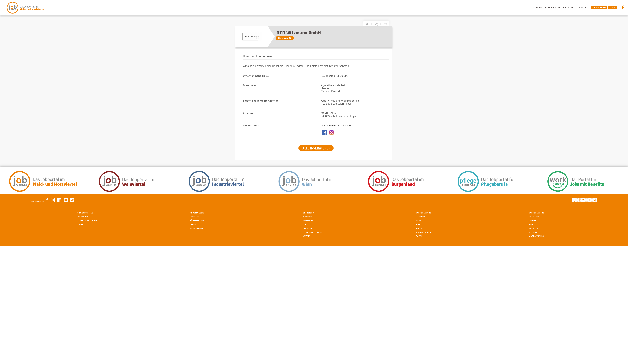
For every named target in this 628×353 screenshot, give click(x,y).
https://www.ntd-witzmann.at (339, 125)
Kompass (538, 7)
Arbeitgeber (569, 7)
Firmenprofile (552, 7)
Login (612, 7)
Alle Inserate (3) (284, 38)
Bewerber (584, 7)
